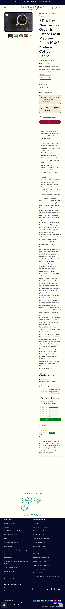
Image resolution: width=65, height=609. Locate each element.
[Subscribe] (30, 589)
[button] (5, 8)
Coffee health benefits (40, 550)
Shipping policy (9, 557)
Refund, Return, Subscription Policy (15, 550)
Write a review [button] (50, 419)
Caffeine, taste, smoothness (42, 538)
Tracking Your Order (10, 579)
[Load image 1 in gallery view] (10, 36)
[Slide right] (30, 36)
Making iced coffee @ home (41, 565)
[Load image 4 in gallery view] (26, 36)
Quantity (41, 74)
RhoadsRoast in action (40, 569)
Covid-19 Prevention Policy (12, 531)
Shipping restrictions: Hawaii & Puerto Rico (16, 562)
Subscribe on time (10, 571)
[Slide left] (6, 36)
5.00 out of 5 (54, 401)
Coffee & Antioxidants (40, 542)
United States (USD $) (12, 604)
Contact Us (7, 527)
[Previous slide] (2, 2)
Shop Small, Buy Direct (40, 573)
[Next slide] (63, 2)
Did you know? (37, 554)
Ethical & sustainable (11, 534)
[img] (43, 430)
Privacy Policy (8, 546)
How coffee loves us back (41, 557)
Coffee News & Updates (40, 527)
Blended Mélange (38, 534)
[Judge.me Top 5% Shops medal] (24, 507)
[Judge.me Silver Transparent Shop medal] (28, 500)
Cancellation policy (10, 523)
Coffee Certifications (40, 546)
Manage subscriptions (11, 542)
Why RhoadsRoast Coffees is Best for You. (46, 576)
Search (6, 554)
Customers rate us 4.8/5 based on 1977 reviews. (55, 391)
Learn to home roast (39, 561)
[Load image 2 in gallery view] (16, 36)
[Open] (4, 605)
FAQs (5, 538)
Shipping (41, 66)
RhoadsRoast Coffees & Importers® (53, 606)
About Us (36, 523)
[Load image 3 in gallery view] (21, 36)
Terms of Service (9, 575)
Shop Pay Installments (11, 567)
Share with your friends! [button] (48, 386)
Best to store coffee (39, 531)
